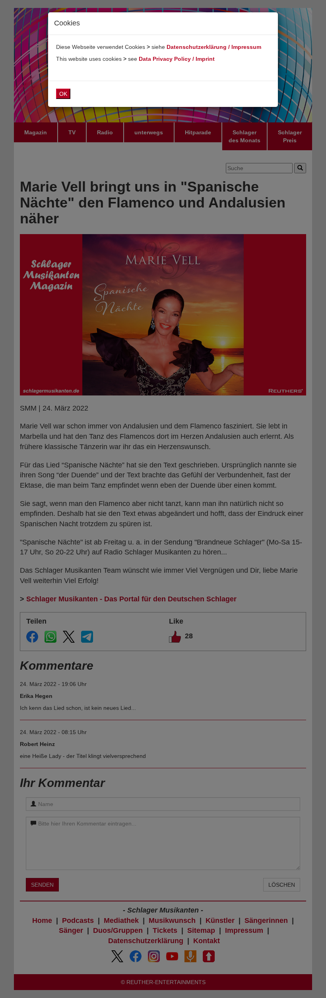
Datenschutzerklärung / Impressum (214, 47)
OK (63, 94)
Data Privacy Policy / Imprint (177, 59)
